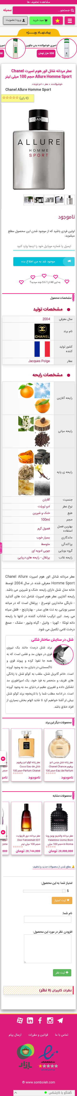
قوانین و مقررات (38, 1035)
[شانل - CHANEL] (42, 331)
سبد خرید (39, 20)
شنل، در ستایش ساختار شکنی (52, 640)
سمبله (7, 10)
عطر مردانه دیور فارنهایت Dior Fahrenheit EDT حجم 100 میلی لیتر (28, 840)
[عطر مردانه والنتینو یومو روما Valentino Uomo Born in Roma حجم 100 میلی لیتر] (59, 817)
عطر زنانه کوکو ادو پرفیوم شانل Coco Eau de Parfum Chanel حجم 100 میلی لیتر (26, 768)
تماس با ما (61, 1035)
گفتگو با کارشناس (59, 1092)
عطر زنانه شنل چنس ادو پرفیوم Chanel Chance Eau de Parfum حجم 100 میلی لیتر (59, 768)
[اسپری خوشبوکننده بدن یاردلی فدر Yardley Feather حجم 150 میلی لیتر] (15, 48)
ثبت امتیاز (60, 900)
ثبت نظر (61, 972)
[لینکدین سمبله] (30, 1022)
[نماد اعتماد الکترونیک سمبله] (48, 1071)
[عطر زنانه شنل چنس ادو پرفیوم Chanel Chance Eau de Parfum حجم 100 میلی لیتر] (59, 744)
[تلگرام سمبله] (60, 1022)
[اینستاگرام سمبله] (50, 1022)
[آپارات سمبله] (20, 1022)
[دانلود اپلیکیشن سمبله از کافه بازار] (25, 1071)
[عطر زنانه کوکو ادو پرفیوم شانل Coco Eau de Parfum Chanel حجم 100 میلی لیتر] (26, 744)
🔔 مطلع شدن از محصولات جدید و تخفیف (54, 867)
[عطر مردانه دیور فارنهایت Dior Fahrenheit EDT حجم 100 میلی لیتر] (26, 817)
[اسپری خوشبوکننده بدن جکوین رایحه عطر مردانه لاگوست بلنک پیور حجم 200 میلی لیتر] (66, 48)
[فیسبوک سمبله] (40, 1022)
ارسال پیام (15, 1035)
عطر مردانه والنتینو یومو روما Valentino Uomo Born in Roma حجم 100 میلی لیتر (59, 842)
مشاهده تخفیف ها (38, 2)
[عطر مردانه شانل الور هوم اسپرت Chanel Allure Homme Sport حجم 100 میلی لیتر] (69, 200)
